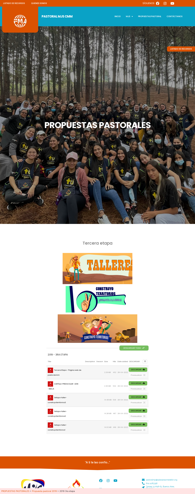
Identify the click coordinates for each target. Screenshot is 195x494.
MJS (128, 16)
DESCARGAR (136, 369)
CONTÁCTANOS (174, 16)
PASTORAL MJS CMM (57, 16)
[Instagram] (165, 3)
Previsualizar (136, 375)
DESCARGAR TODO (132, 348)
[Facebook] (157, 3)
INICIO (118, 16)
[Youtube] (172, 3)
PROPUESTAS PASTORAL (149, 16)
